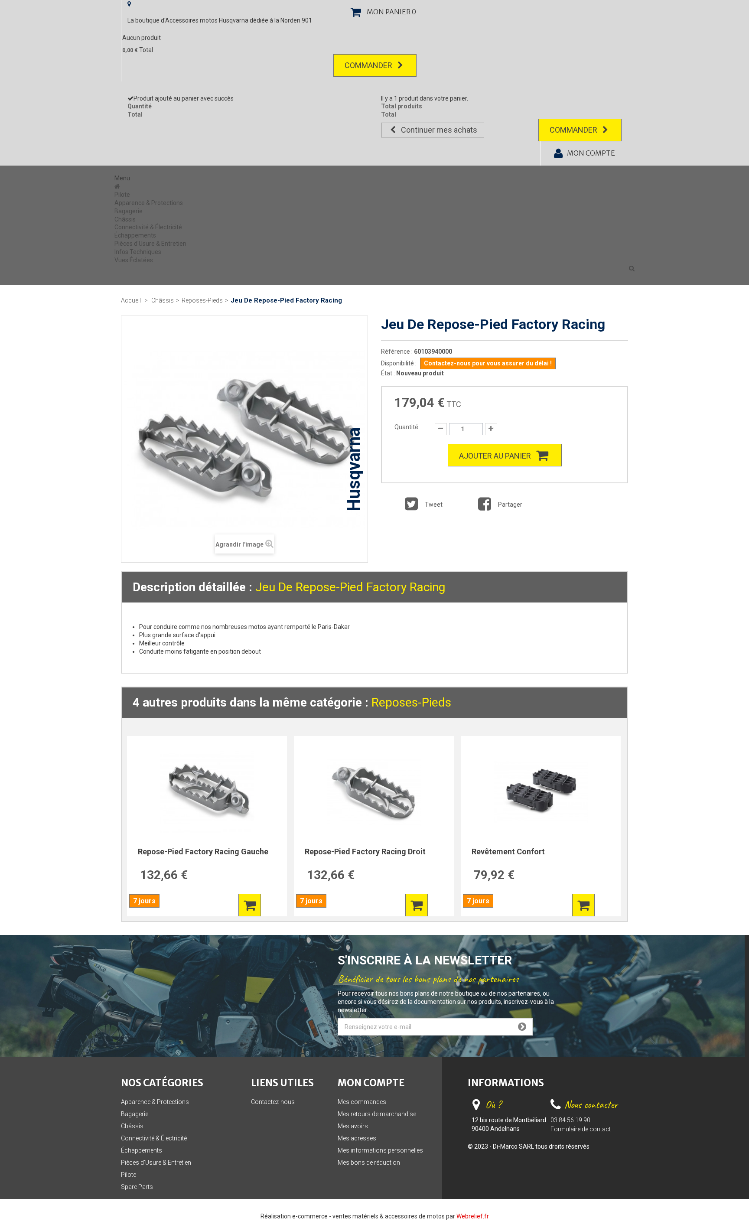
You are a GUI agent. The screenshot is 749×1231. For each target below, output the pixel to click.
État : (388, 373)
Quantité (406, 426)
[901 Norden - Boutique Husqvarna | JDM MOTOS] (118, 186)
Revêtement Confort (508, 851)
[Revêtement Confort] (540, 792)
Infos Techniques (137, 251)
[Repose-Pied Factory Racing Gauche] (207, 792)
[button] (632, 268)
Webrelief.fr (472, 1216)
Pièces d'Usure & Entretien (150, 243)
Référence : (397, 351)
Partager (509, 504)
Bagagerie (128, 211)
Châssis (125, 219)
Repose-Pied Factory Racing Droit (365, 851)
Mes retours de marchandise (377, 1114)
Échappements (135, 235)
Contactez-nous (273, 1101)
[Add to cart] (249, 905)
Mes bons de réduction (369, 1162)
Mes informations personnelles (380, 1150)
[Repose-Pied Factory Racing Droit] (374, 792)
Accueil (131, 300)
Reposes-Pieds (411, 702)
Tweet (433, 504)
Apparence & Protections (148, 202)
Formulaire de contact (580, 1129)
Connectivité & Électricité (148, 227)
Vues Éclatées (133, 260)
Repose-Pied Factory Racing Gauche (203, 851)
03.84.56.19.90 (570, 1120)
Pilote (122, 194)
